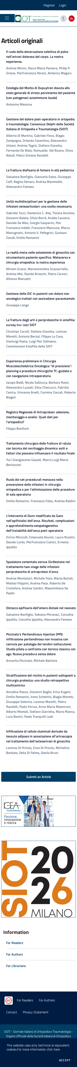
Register (49, 5)
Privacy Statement (35, 1012)
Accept (64, 1060)
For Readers (25, 1000)
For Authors (47, 1000)
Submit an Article (38, 776)
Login (62, 5)
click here (53, 1049)
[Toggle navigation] (7, 18)
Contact (11, 1012)
